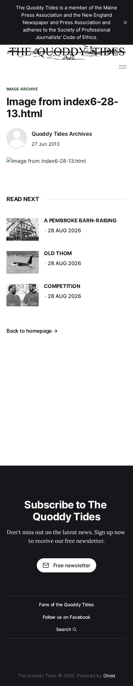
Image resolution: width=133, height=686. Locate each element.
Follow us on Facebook (66, 617)
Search (63, 629)
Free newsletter (71, 565)
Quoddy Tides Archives (62, 134)
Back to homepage (29, 331)
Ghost (109, 675)
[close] (125, 22)
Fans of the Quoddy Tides (66, 604)
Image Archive (22, 89)
